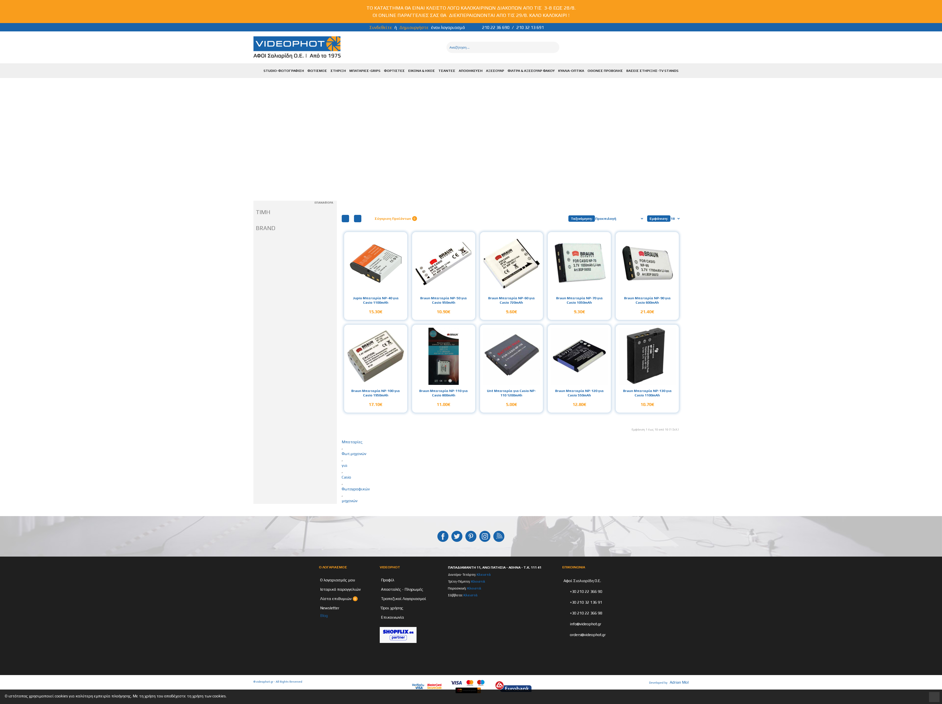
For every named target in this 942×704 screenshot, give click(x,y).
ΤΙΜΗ (263, 212)
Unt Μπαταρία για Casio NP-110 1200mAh (511, 393)
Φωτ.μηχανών (354, 453)
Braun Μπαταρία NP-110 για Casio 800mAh (443, 393)
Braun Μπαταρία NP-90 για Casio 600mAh (647, 300)
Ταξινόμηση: (581, 219)
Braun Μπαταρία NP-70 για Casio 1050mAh (579, 300)
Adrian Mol (679, 682)
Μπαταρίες (352, 442)
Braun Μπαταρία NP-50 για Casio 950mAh (443, 300)
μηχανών (349, 500)
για (344, 465)
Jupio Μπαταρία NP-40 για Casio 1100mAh (376, 300)
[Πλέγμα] (345, 218)
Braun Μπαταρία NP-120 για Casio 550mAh (579, 393)
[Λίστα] (357, 218)
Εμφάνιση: (659, 219)
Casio (346, 477)
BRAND (265, 228)
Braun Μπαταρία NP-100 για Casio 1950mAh (375, 393)
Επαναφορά (323, 202)
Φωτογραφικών (356, 489)
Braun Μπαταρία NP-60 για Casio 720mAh (511, 300)
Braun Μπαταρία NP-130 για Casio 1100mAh (647, 393)
